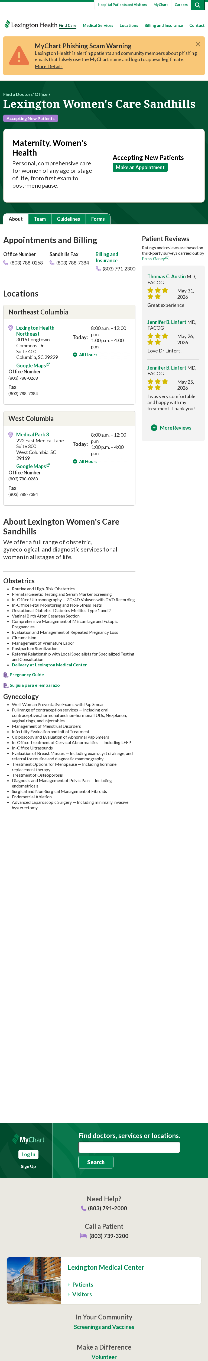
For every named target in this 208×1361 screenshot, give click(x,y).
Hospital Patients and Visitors (122, 4)
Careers (181, 4)
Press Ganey (153, 258)
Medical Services (98, 25)
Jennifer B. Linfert (166, 322)
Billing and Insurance (164, 25)
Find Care (67, 25)
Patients (82, 1284)
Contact (197, 25)
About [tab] (16, 219)
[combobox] (129, 1147)
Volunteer (104, 1356)
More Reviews (175, 428)
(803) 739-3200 (108, 1236)
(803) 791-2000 (107, 1208)
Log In (28, 1154)
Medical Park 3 (32, 434)
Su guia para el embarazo (35, 685)
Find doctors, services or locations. (129, 1135)
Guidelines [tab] (68, 219)
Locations (129, 25)
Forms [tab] (98, 219)
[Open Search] (197, 5)
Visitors (82, 1294)
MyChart (161, 4)
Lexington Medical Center (106, 1267)
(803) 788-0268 (26, 263)
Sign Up (28, 1166)
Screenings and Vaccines (104, 1326)
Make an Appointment (140, 167)
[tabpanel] (104, 525)
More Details (49, 66)
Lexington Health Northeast (35, 331)
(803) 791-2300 (118, 269)
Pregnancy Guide (27, 674)
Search (96, 1162)
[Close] (197, 44)
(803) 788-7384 (72, 263)
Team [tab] (40, 219)
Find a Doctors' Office (25, 94)
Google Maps (31, 365)
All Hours (88, 354)
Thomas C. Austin (166, 276)
